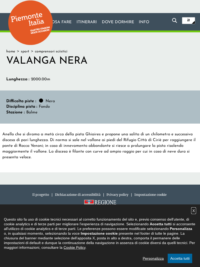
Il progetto (40, 195)
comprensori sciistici (51, 51)
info (144, 22)
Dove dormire (118, 22)
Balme (32, 112)
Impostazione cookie (150, 195)
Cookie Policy (74, 247)
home (10, 51)
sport (25, 51)
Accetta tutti (180, 258)
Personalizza (153, 258)
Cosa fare (60, 22)
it (188, 20)
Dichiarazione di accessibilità (78, 195)
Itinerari (87, 22)
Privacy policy (117, 195)
